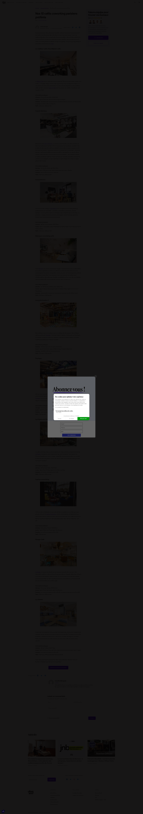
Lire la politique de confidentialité (62, 407)
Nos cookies (58, 412)
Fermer (59, 418)
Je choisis (71, 418)
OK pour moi (83, 418)
